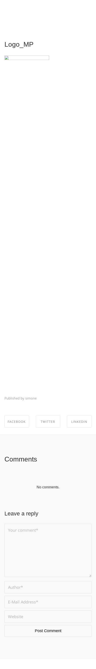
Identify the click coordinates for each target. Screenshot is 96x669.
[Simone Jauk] (11, 10)
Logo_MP (18, 44)
